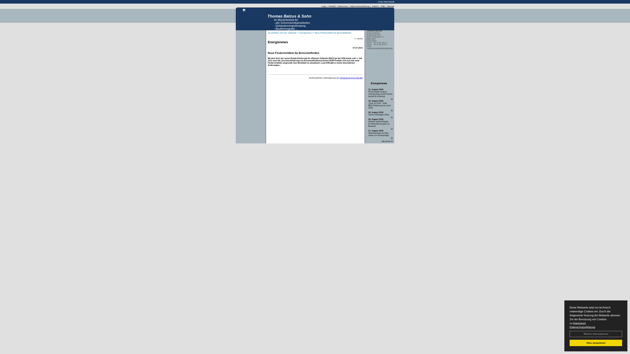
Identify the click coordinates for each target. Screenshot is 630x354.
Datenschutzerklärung (582, 327)
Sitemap (390, 6)
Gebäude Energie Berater (351, 78)
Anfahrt (375, 6)
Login (323, 6)
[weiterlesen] (392, 99)
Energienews (379, 83)
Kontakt (332, 6)
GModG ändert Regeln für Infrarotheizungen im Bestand (378, 123)
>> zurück (358, 39)
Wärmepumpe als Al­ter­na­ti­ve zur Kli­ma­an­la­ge (378, 134)
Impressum (579, 323)
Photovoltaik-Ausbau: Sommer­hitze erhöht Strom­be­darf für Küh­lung (380, 94)
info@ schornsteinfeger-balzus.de (380, 48)
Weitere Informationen (596, 334)
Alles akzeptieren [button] (596, 343)
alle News (386, 141)
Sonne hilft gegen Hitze (378, 115)
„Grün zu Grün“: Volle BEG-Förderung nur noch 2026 (379, 105)
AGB (382, 6)
